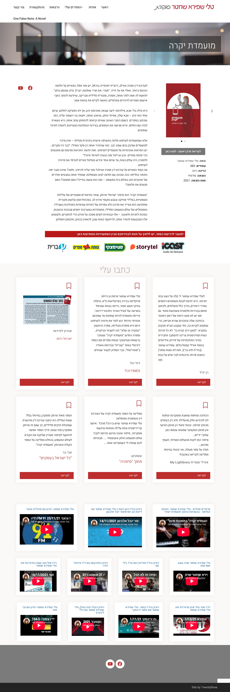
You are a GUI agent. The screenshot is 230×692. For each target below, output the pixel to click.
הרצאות (54, 7)
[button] (82, 7)
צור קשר (18, 7)
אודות (92, 7)
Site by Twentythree (204, 687)
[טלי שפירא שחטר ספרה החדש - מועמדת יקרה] (185, 7)
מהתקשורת (36, 7)
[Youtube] (20, 87)
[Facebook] (30, 87)
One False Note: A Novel (29, 18)
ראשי (104, 7)
